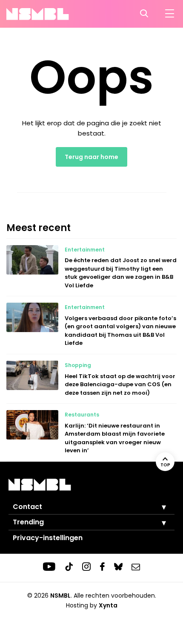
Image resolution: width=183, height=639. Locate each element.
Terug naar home (91, 157)
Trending (28, 522)
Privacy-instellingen (48, 538)
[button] (157, 506)
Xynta (108, 605)
